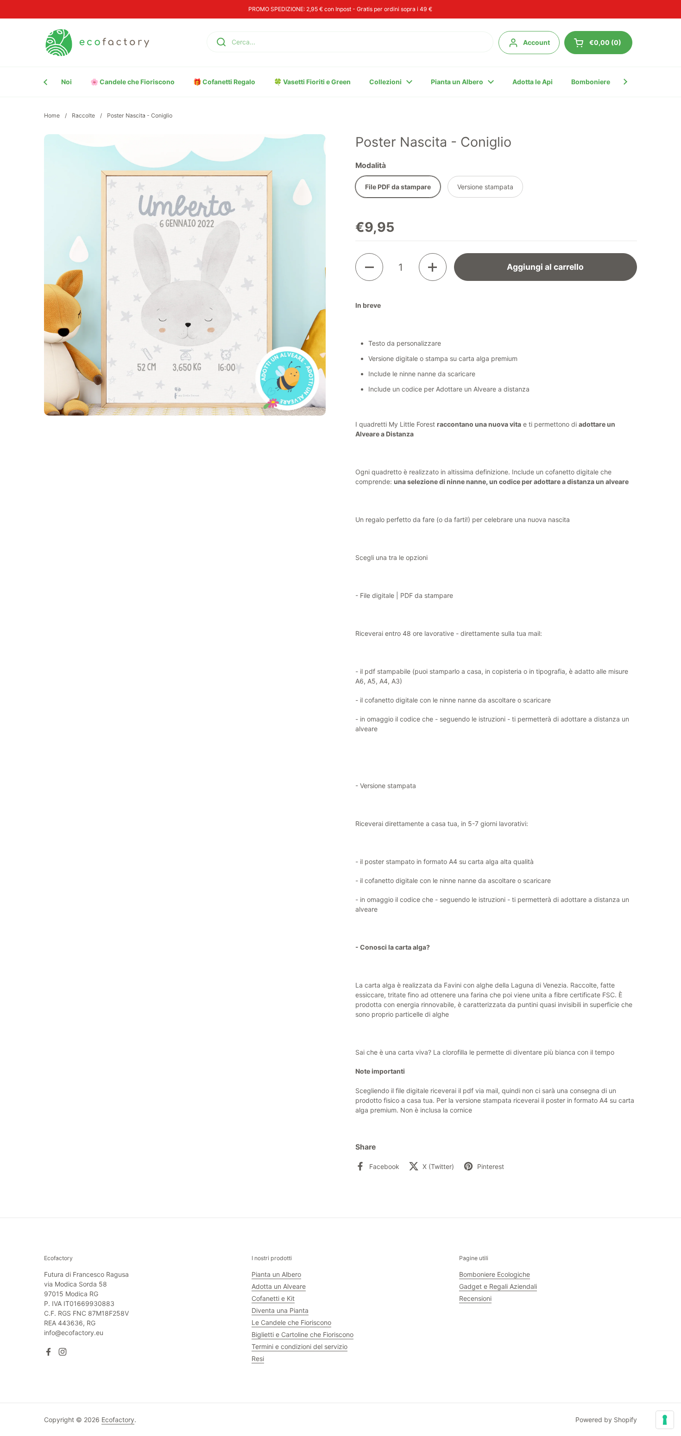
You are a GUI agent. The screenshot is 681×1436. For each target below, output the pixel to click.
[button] (369, 267)
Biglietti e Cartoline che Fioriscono (302, 1334)
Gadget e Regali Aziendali (498, 1286)
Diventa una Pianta (280, 1310)
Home (52, 115)
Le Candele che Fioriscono (291, 1322)
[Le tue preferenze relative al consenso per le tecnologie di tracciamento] (665, 1420)
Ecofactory (117, 1420)
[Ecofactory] (97, 42)
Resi (258, 1358)
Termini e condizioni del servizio (299, 1346)
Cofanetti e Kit (273, 1298)
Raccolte (83, 115)
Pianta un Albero (276, 1274)
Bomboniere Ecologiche (494, 1274)
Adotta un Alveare (279, 1286)
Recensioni (475, 1298)
